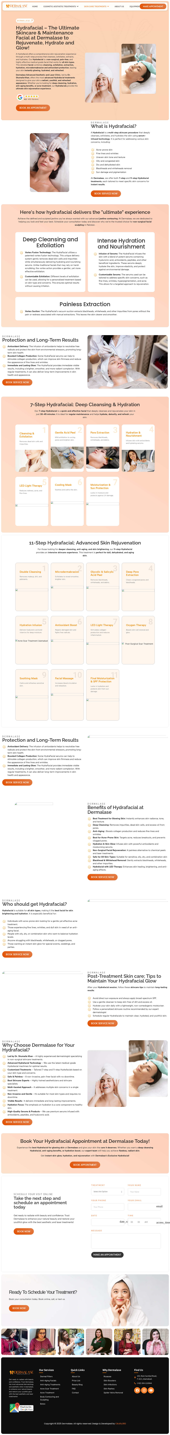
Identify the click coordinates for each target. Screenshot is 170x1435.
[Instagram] (144, 1390)
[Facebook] (137, 1390)
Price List (76, 1380)
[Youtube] (151, 1390)
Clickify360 (120, 1423)
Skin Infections (110, 1384)
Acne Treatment (47, 1392)
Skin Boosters (110, 1380)
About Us (76, 1376)
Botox (42, 1404)
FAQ (73, 1388)
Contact (75, 1392)
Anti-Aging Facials (48, 1380)
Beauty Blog (77, 1384)
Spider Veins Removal (113, 1392)
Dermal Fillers (46, 1376)
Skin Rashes (109, 1388)
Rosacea (107, 1376)
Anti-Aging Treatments (50, 1384)
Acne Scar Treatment (49, 1388)
